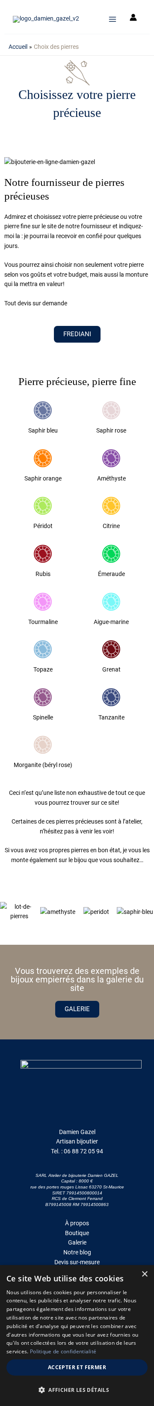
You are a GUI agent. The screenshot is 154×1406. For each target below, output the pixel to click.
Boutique (77, 1233)
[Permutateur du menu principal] (112, 19)
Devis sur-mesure (77, 1262)
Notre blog (77, 1252)
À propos (77, 1223)
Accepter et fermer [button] (77, 1367)
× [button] (144, 1274)
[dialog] (77, 1335)
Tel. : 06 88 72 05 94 (77, 1151)
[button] (8, 911)
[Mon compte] (133, 18)
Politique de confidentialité (63, 1351)
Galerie (77, 1242)
